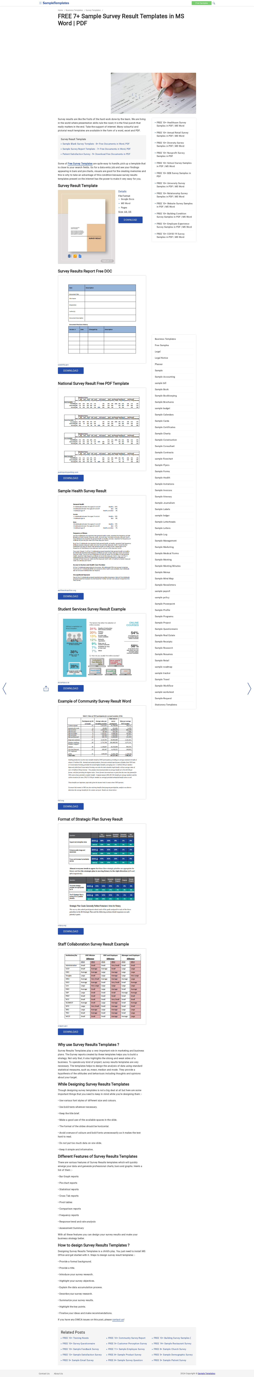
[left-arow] (4, 688)
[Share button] (46, 689)
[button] (214, 2)
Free (201, 3)
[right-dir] (249, 689)
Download (130, 219)
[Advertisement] (127, 49)
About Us (58, 1373)
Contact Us (44, 1373)
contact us (118, 1319)
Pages (124, 207)
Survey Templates (93, 10)
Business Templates (74, 10)
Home (60, 10)
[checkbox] (40, 2)
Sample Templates (206, 1373)
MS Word (125, 203)
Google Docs (127, 199)
